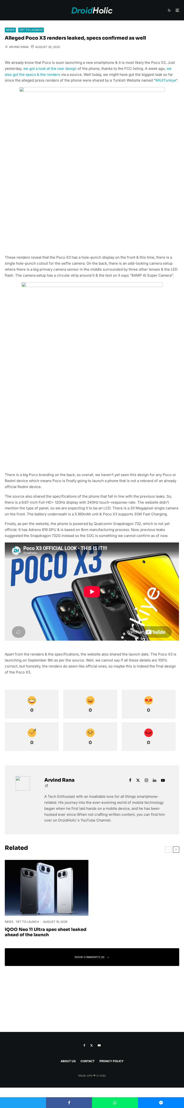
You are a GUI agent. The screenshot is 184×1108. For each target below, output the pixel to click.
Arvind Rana (18, 47)
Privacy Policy (111, 1061)
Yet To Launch (31, 30)
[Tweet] (23, 1102)
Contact (87, 1061)
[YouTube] (99, 1045)
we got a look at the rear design (50, 68)
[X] (91, 1045)
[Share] (69, 1102)
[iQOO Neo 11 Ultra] (46, 888)
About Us (68, 1061)
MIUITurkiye (165, 80)
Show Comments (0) (90, 957)
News (10, 30)
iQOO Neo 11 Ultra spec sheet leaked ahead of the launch (45, 932)
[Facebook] (84, 1045)
